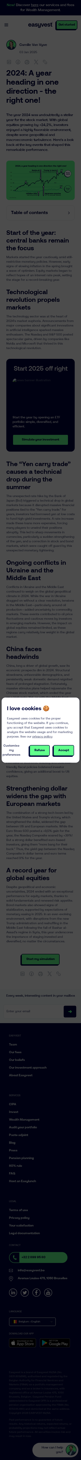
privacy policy (42, 736)
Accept (63, 750)
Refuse (39, 750)
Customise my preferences (11, 750)
